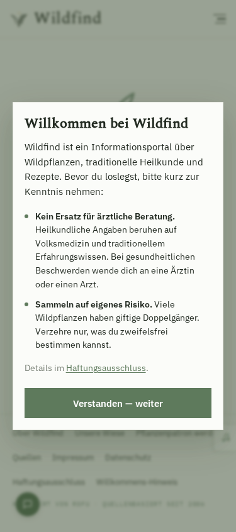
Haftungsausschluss (106, 368)
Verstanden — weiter (118, 403)
